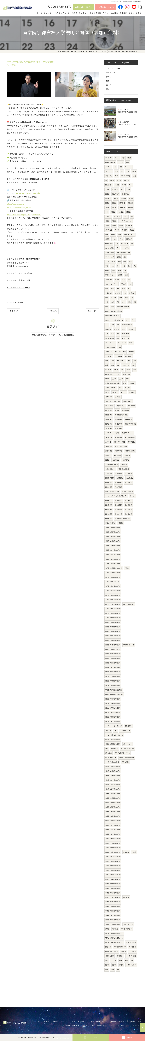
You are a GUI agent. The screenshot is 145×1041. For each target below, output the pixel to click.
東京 (129, 361)
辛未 (119, 261)
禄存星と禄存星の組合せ (113, 766)
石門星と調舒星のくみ (112, 582)
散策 (117, 338)
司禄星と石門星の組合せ (113, 798)
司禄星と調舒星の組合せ (113, 807)
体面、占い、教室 (119, 442)
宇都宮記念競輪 (125, 730)
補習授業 (126, 897)
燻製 (106, 748)
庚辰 (113, 270)
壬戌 (133, 365)
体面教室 (123, 198)
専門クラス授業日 (128, 604)
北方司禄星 (108, 473)
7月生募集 (108, 753)
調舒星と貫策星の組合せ (113, 672)
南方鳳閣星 (118, 482)
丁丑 (123, 266)
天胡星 (116, 198)
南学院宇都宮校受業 (123, 306)
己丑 (123, 288)
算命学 (17, 302)
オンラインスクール (125, 221)
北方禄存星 (124, 464)
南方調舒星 (128, 482)
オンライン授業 (131, 942)
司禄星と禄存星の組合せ (113, 811)
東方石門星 (118, 428)
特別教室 (120, 523)
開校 (131, 216)
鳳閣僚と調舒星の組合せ (113, 636)
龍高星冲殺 (108, 424)
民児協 (120, 275)
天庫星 (107, 203)
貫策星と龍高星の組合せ (113, 555)
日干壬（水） (109, 406)
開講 (108, 89)
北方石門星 (126, 455)
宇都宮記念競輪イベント (113, 649)
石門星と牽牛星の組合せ (113, 609)
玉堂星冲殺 (118, 424)
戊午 (106, 361)
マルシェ (108, 216)
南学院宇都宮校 (110, 162)
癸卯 (106, 306)
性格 (112, 969)
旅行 (122, 370)
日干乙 (107, 392)
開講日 (127, 568)
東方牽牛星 (118, 451)
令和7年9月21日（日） (112, 316)
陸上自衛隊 (115, 194)
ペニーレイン (122, 343)
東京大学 (129, 239)
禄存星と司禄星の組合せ (113, 771)
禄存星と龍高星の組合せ (113, 784)
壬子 (106, 334)
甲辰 (112, 306)
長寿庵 (107, 239)
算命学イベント (110, 275)
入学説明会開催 (110, 347)
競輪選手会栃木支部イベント (114, 694)
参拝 (106, 297)
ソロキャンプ (109, 257)
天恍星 (107, 189)
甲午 (120, 297)
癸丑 (112, 334)
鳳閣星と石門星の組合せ (113, 627)
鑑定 (106, 969)
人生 (132, 960)
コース (108, 85)
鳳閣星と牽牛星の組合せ (113, 658)
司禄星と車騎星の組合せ (113, 821)
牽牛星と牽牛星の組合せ (113, 906)
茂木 (112, 288)
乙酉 (123, 279)
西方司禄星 (128, 509)
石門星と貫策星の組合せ (113, 563)
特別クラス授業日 (123, 469)
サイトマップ (136, 1025)
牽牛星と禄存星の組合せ (113, 893)
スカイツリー (121, 361)
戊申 (112, 325)
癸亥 (134, 370)
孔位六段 (115, 189)
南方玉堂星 (128, 500)
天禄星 (128, 189)
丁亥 (130, 284)
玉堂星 (132, 230)
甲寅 (118, 334)
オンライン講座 (131, 956)
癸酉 (130, 261)
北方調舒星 (125, 460)
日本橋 (134, 852)
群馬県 (117, 279)
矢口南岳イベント (110, 757)
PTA (129, 288)
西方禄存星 (118, 509)
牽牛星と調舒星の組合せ (113, 888)
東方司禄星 (108, 446)
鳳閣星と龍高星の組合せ (113, 663)
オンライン (10, 302)
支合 (116, 171)
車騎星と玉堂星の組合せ (113, 875)
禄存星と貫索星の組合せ (113, 739)
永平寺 (128, 370)
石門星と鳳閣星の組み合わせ (114, 933)
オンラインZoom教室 (112, 762)
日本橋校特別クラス (120, 947)
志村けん (123, 951)
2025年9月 (124, 243)
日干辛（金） (127, 401)
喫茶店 (134, 171)
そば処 (114, 239)
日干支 (113, 234)
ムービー (132, 496)
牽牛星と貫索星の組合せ (113, 879)
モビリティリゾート (111, 284)
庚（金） (118, 397)
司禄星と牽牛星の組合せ (113, 825)
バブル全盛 (108, 230)
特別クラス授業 (129, 451)
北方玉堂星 (129, 478)
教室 (120, 960)
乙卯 (119, 347)
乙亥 (112, 266)
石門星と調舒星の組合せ (113, 600)
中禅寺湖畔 (128, 356)
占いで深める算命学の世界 (18, 280)
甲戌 (106, 266)
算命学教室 (125, 334)
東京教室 (122, 203)
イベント (108, 167)
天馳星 (114, 203)
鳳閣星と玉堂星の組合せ (113, 667)
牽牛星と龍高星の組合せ (113, 911)
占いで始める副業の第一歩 (18, 288)
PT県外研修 (108, 243)
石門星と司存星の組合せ (113, 591)
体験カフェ (108, 176)
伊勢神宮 (132, 293)
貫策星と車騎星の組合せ (113, 545)
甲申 (125, 270)
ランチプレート (110, 343)
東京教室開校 (109, 248)
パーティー (128, 167)
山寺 (134, 176)
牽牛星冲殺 (128, 419)
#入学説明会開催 (66, 335)
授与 (122, 189)
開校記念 (116, 329)
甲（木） (127, 388)
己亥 (118, 302)
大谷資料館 (108, 356)
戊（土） (132, 392)
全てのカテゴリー (113, 69)
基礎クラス (126, 374)
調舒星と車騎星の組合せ (113, 708)
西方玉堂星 (108, 518)
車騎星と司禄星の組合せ (113, 857)
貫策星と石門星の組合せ (113, 924)
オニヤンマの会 (125, 176)
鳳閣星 (113, 212)
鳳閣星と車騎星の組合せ (113, 654)
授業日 (131, 343)
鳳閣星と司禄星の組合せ (113, 645)
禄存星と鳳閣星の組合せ (122, 753)
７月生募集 (125, 762)
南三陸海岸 (128, 726)
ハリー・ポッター (127, 491)
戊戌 (112, 302)
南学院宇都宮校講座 (111, 951)
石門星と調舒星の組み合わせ (114, 938)
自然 (122, 171)
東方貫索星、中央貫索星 (122, 518)
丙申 (132, 297)
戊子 (106, 288)
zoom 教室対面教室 (111, 464)
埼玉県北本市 (109, 956)
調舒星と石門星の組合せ (113, 676)
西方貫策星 (108, 505)
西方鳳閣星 (128, 505)
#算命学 (52, 335)
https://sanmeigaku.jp (15, 204)
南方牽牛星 (108, 500)
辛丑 (129, 302)
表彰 (124, 383)
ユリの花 (120, 162)
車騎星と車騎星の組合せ (113, 861)
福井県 (116, 370)
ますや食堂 (132, 951)
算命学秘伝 (132, 947)
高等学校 (118, 293)
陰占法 (107, 965)
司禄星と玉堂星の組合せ (113, 834)
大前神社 (108, 442)
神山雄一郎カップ (128, 645)
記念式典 (108, 198)
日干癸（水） (120, 406)
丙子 (118, 266)
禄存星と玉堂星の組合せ (113, 789)
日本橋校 (108, 329)
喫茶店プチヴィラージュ (112, 374)
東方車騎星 (108, 451)
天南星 (114, 379)
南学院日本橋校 (127, 325)
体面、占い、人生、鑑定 (113, 401)
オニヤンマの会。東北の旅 (113, 726)
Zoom (117, 158)
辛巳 (119, 270)
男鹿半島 (126, 180)
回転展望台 (108, 185)
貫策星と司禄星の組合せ (113, 541)
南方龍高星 (118, 500)
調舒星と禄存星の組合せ (113, 699)
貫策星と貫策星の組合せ (113, 920)
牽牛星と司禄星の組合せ (113, 897)
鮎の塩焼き (114, 748)
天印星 (119, 180)
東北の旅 (108, 730)
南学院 (107, 270)
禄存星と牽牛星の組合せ (113, 780)
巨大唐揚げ (119, 956)
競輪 (127, 162)
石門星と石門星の (126, 929)
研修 (126, 275)
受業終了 (108, 455)
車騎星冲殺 (118, 419)
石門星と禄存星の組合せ (113, 586)
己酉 (118, 325)
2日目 (115, 730)
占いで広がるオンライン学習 (19, 273)
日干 (120, 388)
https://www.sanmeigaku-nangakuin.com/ (24, 215)
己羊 (112, 361)
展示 (118, 288)
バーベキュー (127, 744)
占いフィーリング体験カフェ (114, 320)
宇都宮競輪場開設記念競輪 (113, 690)
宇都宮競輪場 (109, 252)
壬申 (124, 261)
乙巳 (127, 320)
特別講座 (115, 929)
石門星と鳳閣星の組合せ (113, 577)
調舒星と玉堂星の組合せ (113, 721)
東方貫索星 (108, 428)
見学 (134, 361)
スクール (114, 960)
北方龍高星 (119, 478)
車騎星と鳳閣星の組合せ (113, 848)
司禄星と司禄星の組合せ (113, 816)
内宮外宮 (114, 297)
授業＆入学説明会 (130, 424)
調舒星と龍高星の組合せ (113, 717)
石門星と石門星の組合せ (113, 573)
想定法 (121, 965)
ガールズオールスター (123, 252)
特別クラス (125, 365)
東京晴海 (122, 207)
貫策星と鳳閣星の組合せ (113, 527)
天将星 (121, 379)
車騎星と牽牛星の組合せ (113, 866)
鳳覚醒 (117, 410)
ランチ (121, 239)
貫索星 (107, 207)
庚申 (106, 365)
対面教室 (129, 225)
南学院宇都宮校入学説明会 (113, 311)
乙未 (126, 297)
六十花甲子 (125, 248)
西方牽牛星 (118, 514)
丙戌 (129, 279)
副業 (21, 302)
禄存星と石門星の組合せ (113, 744)
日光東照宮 (118, 356)
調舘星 (128, 212)
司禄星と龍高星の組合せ (113, 829)
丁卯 (116, 243)
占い (106, 960)
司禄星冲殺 (108, 419)
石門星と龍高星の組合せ (113, 613)
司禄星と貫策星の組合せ (113, 793)
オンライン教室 (110, 261)
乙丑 (119, 234)
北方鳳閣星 (115, 460)
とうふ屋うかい (110, 469)
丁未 (106, 325)
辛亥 (123, 329)
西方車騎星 (108, 514)
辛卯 (124, 293)
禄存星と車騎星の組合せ (113, 775)
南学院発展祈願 (129, 437)
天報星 (112, 180)
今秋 (106, 212)
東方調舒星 (118, 437)
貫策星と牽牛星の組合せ (113, 550)
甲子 (106, 234)
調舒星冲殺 (108, 415)
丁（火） (123, 392)
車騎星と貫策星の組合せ (113, 839)
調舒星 (107, 379)
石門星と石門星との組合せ (113, 568)
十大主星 (120, 212)
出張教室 (130, 207)
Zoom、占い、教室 (121, 446)
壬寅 (134, 302)
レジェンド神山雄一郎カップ (114, 735)
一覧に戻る (53, 311)
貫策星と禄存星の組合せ (113, 536)
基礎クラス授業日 (110, 388)
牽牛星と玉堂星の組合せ (113, 915)
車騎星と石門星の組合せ (113, 843)
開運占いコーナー (127, 433)
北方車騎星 (118, 473)
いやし (125, 216)
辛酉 (112, 365)
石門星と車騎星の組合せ (113, 595)
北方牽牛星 (128, 473)
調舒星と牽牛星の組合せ (113, 712)
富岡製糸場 (108, 279)
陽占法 (114, 965)
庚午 (124, 257)
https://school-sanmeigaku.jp (19, 207)
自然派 (118, 257)
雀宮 (127, 379)
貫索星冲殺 (131, 406)
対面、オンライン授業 (112, 491)
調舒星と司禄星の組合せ (113, 703)
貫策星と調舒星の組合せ (113, 532)
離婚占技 (108, 947)
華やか (117, 230)
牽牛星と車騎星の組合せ (113, 902)
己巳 (117, 248)
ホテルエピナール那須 (112, 433)
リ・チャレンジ (128, 924)
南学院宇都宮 (109, 478)
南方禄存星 (108, 487)
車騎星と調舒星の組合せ (113, 852)
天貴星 (117, 185)
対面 (123, 158)
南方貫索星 (108, 482)
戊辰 (132, 243)
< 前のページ (13, 311)
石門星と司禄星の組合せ (113, 604)
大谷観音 (131, 352)
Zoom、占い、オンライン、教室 (115, 352)
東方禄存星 (131, 442)
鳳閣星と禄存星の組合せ (113, 640)
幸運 (118, 969)
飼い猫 (124, 185)
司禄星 (114, 221)
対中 (116, 176)
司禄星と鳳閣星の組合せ (113, 803)
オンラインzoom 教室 (127, 748)
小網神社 (126, 852)
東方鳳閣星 (108, 437)
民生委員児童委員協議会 (113, 383)
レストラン (125, 338)
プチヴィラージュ (129, 234)
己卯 (134, 266)
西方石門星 (118, 505)
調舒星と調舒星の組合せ (113, 685)
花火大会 (123, 284)
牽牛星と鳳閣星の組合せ (113, 884)
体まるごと (117, 216)
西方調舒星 (108, 509)
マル (130, 185)
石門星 (114, 207)
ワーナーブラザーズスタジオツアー (116, 496)
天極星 (131, 198)
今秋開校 (130, 203)
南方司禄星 (118, 487)
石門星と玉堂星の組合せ (113, 618)
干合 (127, 171)
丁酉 (106, 302)
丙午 (133, 320)
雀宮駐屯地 (125, 194)
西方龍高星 (128, 514)
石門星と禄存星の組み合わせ (114, 942)
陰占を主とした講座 (121, 415)
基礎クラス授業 (110, 523)
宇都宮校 (132, 383)
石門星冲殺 (108, 410)
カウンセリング (131, 965)
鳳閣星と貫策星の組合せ (113, 622)
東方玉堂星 (117, 455)
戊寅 (129, 266)
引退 (115, 167)
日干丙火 (115, 392)
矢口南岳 (108, 370)
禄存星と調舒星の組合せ (126, 757)
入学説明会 (131, 329)
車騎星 (107, 225)
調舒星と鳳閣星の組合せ (113, 681)
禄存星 (107, 221)
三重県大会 (108, 293)
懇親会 (107, 929)
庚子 (123, 302)
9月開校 (124, 230)
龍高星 (121, 225)
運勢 (126, 960)
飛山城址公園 (109, 338)
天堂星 (107, 194)
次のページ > (92, 311)
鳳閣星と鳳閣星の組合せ (113, 631)
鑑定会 (107, 460)
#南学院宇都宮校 (39, 335)
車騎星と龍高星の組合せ (113, 870)
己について (108, 397)
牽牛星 (114, 225)
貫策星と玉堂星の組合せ (113, 559)
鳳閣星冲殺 (125, 410)
